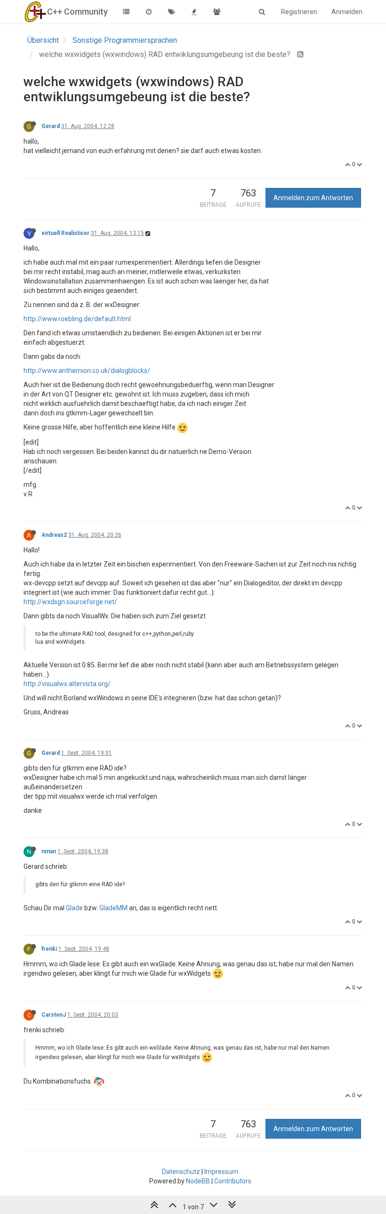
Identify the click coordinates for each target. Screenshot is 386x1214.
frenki (49, 949)
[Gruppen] (216, 12)
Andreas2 (54, 535)
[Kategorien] (126, 12)
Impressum (221, 1171)
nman (48, 851)
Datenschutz (181, 1171)
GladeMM (113, 908)
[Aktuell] (148, 12)
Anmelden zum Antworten (313, 198)
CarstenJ (53, 1015)
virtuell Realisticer (65, 233)
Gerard (50, 126)
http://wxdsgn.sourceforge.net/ (70, 602)
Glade (74, 908)
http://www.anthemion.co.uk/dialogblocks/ (87, 370)
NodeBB (198, 1181)
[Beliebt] (194, 12)
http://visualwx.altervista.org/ (67, 684)
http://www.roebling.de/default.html (77, 319)
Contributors (232, 1181)
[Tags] (171, 12)
